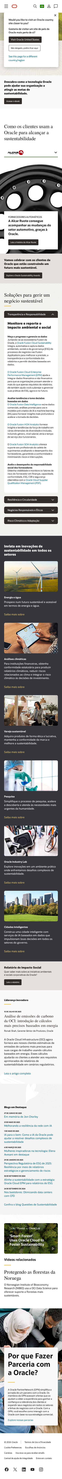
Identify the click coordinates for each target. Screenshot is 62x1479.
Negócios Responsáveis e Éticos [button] (25, 510)
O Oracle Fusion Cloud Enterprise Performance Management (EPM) (25, 373)
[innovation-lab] (31, 841)
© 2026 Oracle (11, 1442)
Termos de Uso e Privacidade (37, 1442)
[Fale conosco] (56, 6)
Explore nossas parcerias (20, 1420)
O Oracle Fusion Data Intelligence (24, 404)
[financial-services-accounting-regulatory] (31, 638)
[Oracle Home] (14, 6)
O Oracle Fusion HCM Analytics (23, 424)
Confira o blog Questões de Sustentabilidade (30, 1204)
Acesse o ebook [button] (13, 101)
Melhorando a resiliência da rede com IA (28, 1125)
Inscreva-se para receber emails (30, 1452)
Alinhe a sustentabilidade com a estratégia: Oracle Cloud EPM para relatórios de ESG (29, 1181)
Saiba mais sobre (21, 614)
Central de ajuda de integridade (18, 1458)
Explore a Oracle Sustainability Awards (23, 275)
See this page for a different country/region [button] (23, 58)
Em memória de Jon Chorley (21, 1116)
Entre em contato (44, 1458)
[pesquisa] (31, 775)
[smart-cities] (31, 906)
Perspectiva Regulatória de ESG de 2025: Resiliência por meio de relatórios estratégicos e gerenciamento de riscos (28, 1167)
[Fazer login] (49, 6)
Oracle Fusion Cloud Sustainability (34, 342)
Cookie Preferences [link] (13, 1447)
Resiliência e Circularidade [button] (22, 499)
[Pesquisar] (35, 6)
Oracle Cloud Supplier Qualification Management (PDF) (28, 481)
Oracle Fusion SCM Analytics (24, 444)
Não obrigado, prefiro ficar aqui (24, 48)
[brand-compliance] (31, 710)
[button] (6, 6)
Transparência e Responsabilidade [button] (27, 314)
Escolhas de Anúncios (35, 1447)
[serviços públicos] (31, 576)
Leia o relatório (12, 982)
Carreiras (8, 1452)
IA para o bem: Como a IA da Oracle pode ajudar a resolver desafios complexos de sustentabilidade (28, 1138)
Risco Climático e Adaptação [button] (23, 520)
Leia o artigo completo (17, 1073)
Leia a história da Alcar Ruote (23, 242)
